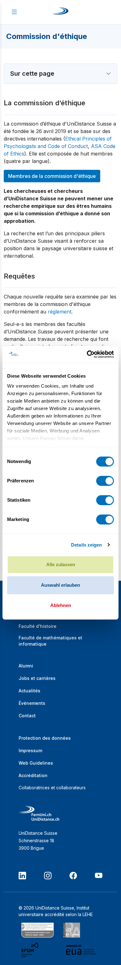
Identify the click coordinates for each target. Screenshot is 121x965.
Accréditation (33, 775)
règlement (59, 311)
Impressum (30, 750)
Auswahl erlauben (60, 585)
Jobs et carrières (37, 678)
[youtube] (98, 875)
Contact (27, 715)
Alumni (26, 665)
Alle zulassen (60, 564)
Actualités (29, 690)
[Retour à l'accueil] (60, 12)
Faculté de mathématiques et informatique (50, 641)
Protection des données (45, 738)
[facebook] (73, 875)
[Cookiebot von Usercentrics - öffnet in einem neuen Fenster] (87, 354)
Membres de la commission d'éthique (52, 176)
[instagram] (48, 875)
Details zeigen (86, 544)
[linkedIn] (22, 875)
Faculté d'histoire (37, 626)
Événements (32, 703)
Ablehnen (60, 605)
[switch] (105, 481)
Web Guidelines (36, 763)
